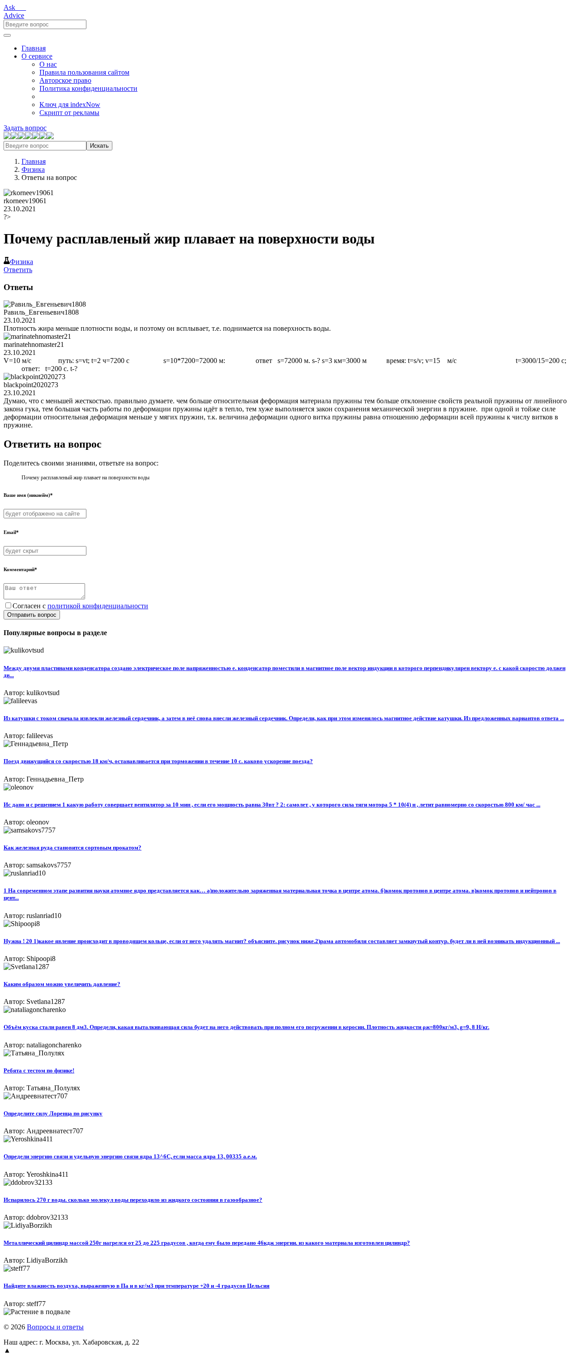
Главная (33, 48)
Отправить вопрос (31, 614)
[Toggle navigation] (7, 35)
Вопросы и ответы (55, 1327)
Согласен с (80, 606)
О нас (48, 64)
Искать (99, 145)
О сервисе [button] (36, 56)
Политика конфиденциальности (88, 88)
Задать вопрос (25, 128)
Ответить (18, 269)
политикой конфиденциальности (97, 606)
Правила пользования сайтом (84, 72)
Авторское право (65, 80)
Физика (33, 169)
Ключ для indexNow (69, 104)
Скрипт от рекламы (69, 112)
